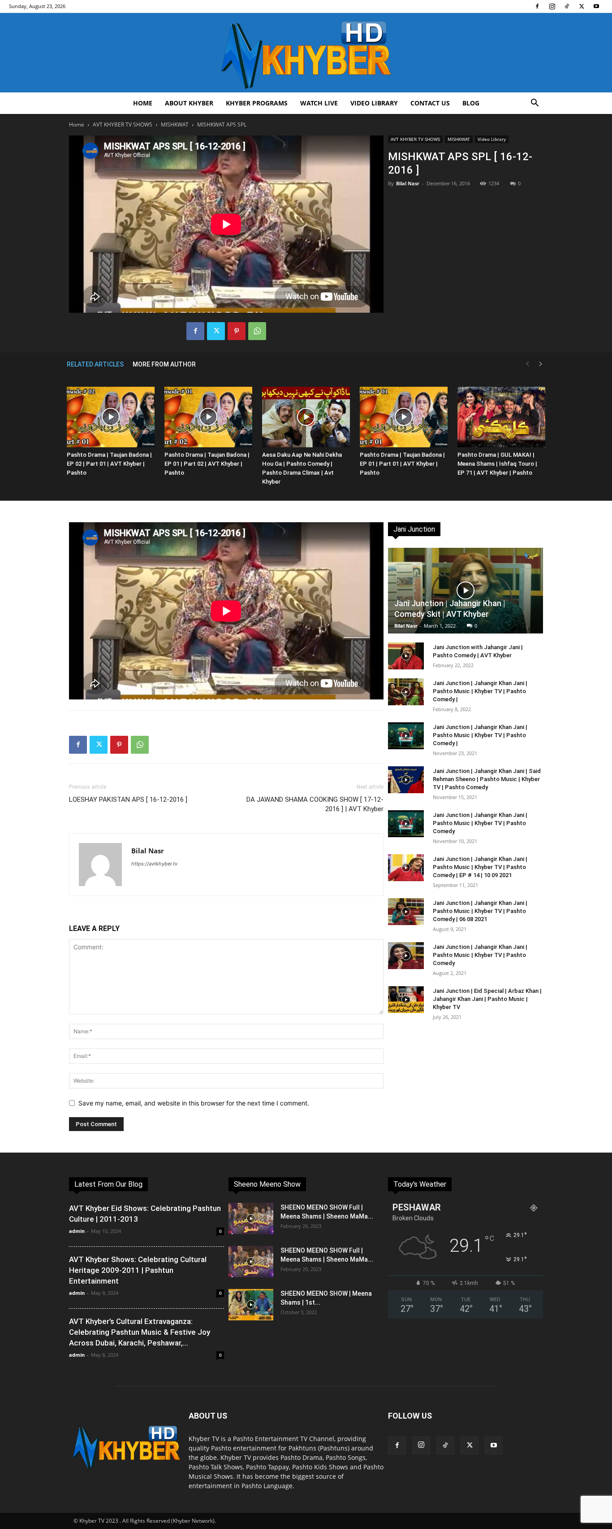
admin (77, 1231)
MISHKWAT (175, 124)
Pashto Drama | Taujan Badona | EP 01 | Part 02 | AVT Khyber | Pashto (207, 463)
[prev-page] (527, 364)
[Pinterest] (237, 331)
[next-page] (540, 364)
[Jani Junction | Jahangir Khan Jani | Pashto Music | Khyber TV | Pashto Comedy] (406, 823)
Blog (470, 103)
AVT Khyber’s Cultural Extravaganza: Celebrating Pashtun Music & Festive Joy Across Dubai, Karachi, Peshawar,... (139, 1332)
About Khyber (189, 103)
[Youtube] (596, 6)
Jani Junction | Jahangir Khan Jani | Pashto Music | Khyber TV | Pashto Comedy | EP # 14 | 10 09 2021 (480, 867)
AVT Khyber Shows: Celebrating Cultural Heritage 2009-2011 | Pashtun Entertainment (138, 1270)
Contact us (430, 103)
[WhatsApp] (257, 331)
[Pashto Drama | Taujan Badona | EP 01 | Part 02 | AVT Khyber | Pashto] (208, 417)
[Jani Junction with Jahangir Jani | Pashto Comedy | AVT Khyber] (406, 655)
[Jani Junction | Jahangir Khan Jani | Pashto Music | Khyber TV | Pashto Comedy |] (406, 691)
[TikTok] (566, 6)
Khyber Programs (257, 103)
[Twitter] (581, 6)
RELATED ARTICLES (95, 364)
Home (142, 103)
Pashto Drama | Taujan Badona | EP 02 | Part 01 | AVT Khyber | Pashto (109, 463)
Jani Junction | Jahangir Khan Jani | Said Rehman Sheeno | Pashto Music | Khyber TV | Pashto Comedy (487, 779)
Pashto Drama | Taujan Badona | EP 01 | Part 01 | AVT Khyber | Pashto (402, 463)
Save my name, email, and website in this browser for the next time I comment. (193, 1103)
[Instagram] (552, 6)
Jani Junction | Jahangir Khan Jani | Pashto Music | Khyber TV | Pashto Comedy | (480, 691)
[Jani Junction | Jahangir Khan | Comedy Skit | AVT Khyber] (465, 590)
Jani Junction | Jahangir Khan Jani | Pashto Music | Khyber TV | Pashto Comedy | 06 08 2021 (480, 911)
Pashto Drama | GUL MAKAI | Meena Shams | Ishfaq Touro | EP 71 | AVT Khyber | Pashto (497, 463)
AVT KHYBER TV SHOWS (122, 124)
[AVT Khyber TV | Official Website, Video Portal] (306, 52)
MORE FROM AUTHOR (164, 364)
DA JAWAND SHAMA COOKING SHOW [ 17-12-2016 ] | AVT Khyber (315, 804)
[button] (534, 104)
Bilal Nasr (407, 183)
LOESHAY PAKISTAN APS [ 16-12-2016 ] (128, 799)
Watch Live (319, 103)
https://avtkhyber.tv (154, 864)
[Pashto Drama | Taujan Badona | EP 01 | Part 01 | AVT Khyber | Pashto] (404, 417)
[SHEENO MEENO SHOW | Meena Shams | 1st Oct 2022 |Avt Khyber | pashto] (250, 1304)
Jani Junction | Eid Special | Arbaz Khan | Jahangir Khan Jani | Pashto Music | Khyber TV (487, 998)
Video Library (374, 103)
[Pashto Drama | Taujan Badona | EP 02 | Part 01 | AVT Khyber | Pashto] (111, 417)
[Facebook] (537, 6)
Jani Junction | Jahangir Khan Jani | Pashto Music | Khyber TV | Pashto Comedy (480, 823)
